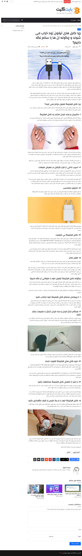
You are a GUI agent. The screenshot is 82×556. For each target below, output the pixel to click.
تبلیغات (78, 20)
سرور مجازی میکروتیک (18, 30)
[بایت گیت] (68, 11)
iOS (76, 26)
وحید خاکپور (75, 47)
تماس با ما (73, 20)
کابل (68, 452)
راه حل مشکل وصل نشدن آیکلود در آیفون (73, 494)
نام (80, 529)
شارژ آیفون (76, 452)
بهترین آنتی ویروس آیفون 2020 (54, 494)
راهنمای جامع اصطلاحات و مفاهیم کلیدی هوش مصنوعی (50, 1)
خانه (79, 26)
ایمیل (79, 536)
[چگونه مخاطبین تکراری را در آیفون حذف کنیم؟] (36, 489)
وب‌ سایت (51, 536)
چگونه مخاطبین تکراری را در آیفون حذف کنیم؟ (37, 496)
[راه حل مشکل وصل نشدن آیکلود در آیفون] (73, 488)
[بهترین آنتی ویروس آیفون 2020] (54, 489)
